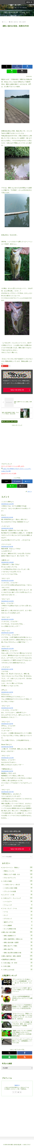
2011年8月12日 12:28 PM (7, 580)
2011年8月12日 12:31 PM (7, 648)
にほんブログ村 (6, 471)
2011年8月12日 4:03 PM (7, 692)
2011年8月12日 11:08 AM (7, 562)
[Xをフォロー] (9, 1052)
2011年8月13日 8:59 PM (7, 746)
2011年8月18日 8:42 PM (7, 771)
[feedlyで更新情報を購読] (9, 1057)
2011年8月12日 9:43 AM (7, 546)
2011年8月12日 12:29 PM (7, 601)
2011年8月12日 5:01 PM (7, 708)
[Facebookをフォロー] (24, 1052)
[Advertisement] (17, 46)
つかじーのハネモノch (17, 390)
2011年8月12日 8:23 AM (7, 517)
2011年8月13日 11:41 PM (7, 757)
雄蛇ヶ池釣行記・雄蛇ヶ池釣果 (10, 421)
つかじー (17, 1085)
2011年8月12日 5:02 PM (7, 723)
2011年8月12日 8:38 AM (7, 528)
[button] (22, 71)
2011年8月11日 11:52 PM (7, 504)
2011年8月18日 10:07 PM (7, 791)
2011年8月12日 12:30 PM (7, 619)
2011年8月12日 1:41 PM (7, 669)
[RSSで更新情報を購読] (24, 1057)
